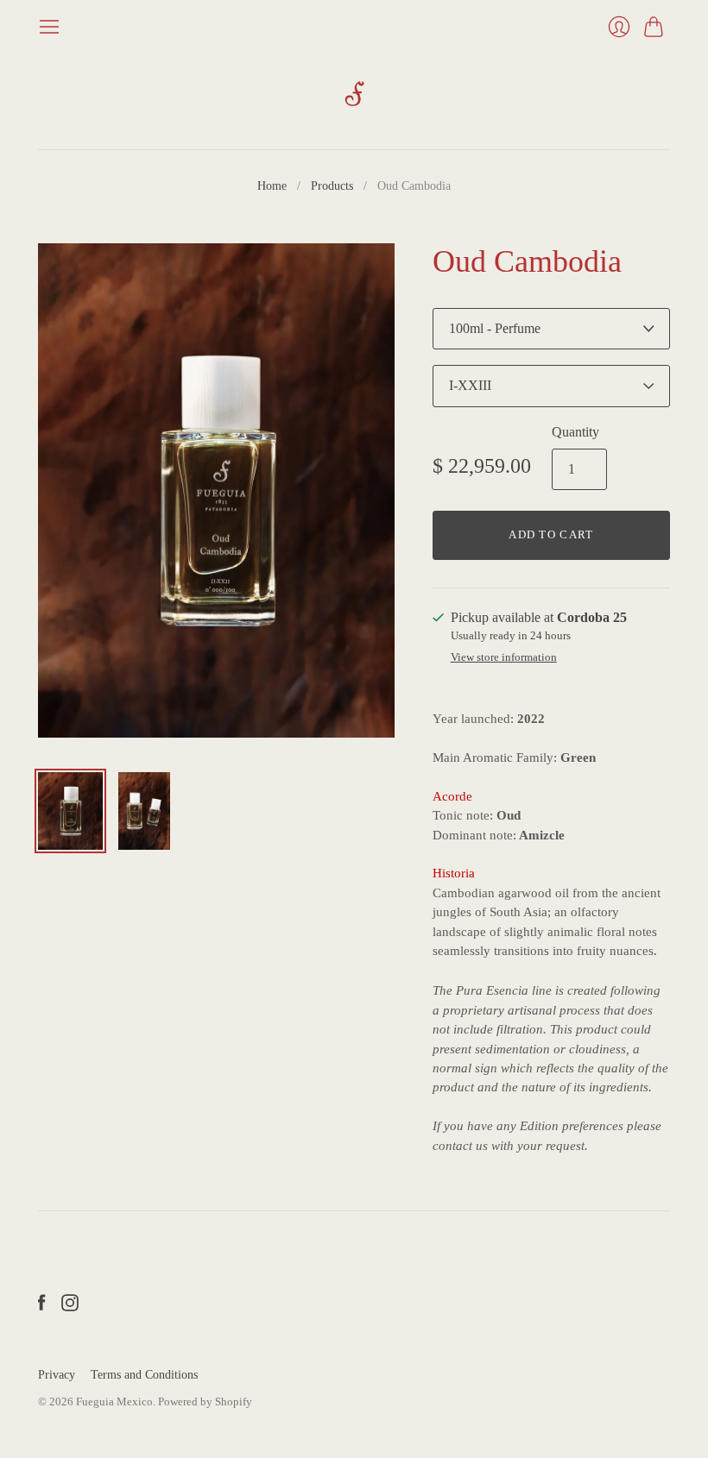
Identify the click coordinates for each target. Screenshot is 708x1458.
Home (272, 185)
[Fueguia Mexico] (354, 94)
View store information (504, 657)
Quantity (575, 431)
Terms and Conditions (144, 1374)
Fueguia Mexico (114, 1401)
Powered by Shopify (205, 1401)
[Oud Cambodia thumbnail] (70, 811)
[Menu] (49, 27)
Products (332, 185)
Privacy (56, 1374)
